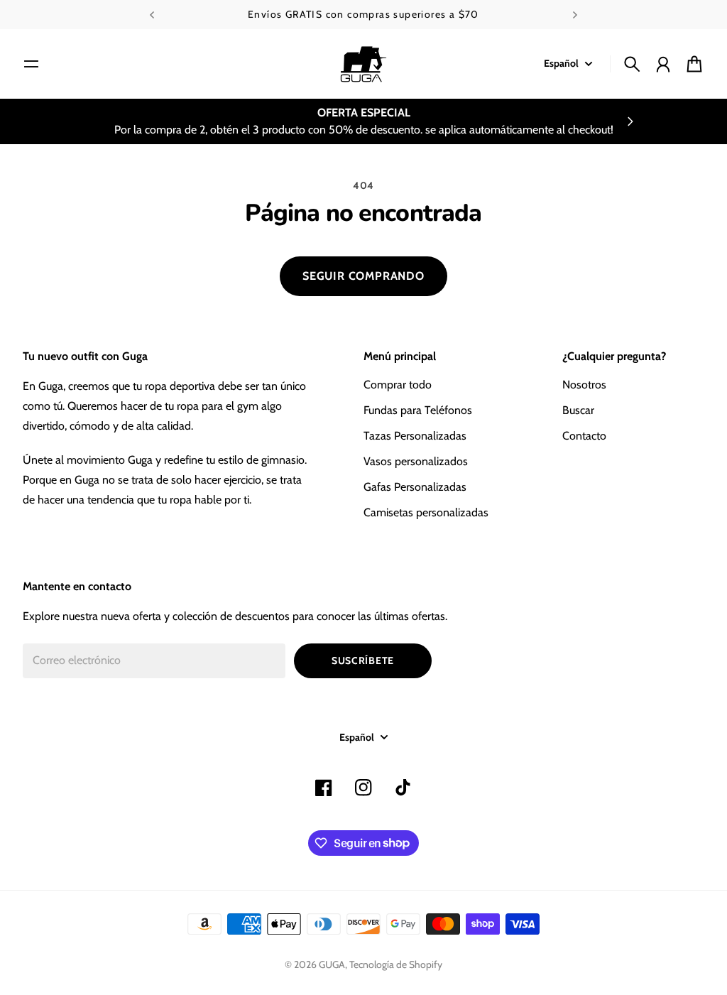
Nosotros (584, 384)
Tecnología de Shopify (395, 964)
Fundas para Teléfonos (418, 410)
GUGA (332, 964)
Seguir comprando (363, 276)
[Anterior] (152, 14)
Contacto (584, 435)
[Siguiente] (575, 14)
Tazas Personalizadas (415, 435)
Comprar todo (398, 384)
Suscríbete (363, 660)
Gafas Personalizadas (415, 487)
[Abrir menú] (31, 64)
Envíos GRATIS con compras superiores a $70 (363, 14)
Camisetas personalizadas (426, 512)
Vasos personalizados (416, 461)
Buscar (578, 410)
